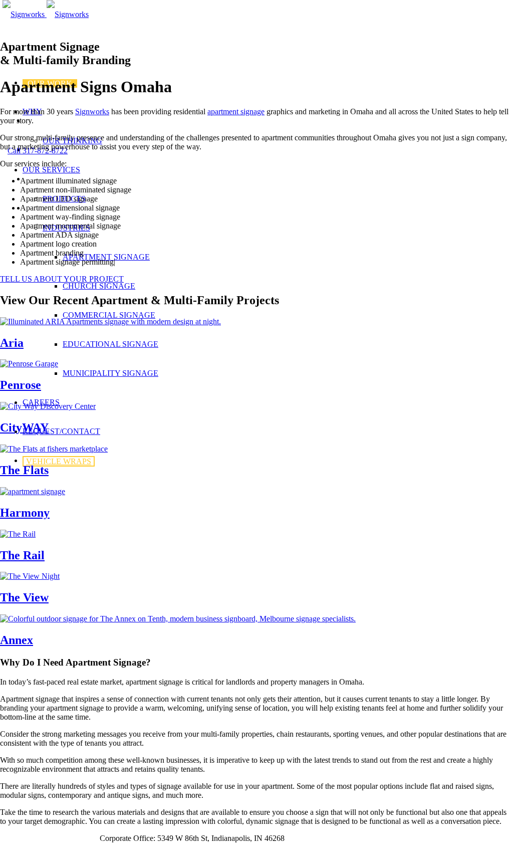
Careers (13, 838)
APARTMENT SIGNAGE (106, 257)
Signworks (92, 111)
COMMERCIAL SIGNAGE (109, 315)
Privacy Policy (49, 838)
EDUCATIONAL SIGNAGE (110, 344)
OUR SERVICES (51, 169)
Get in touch (19, 855)
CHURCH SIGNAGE (99, 286)
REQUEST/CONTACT (61, 431)
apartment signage (236, 111)
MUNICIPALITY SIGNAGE (110, 373)
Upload (86, 838)
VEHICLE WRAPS (58, 461)
